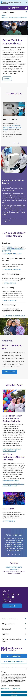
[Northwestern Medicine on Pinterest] (9, 597)
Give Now (7, 78)
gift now (9, 247)
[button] (2, 7)
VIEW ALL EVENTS (9, 521)
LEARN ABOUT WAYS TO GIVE (11, 254)
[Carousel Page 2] (14, 143)
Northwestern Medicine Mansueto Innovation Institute (12, 127)
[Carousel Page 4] (19, 554)
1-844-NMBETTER (14, 656)
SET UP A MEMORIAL (9, 283)
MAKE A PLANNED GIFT (10, 300)
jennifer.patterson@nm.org (11, 480)
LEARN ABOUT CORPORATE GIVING (13, 316)
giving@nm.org (6, 251)
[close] (26, 3)
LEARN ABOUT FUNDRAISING (11, 269)
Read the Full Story (9, 371)
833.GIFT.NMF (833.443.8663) (15, 249)
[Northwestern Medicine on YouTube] (14, 597)
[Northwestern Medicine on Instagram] (14, 594)
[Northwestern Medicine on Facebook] (4, 594)
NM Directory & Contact (14, 661)
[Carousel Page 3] (18, 143)
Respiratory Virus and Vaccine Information (11, 3)
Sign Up (12, 606)
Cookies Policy (16, 688)
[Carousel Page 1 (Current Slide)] (9, 143)
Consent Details (5, 688)
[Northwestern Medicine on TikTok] (4, 597)
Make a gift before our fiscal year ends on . (13, 220)
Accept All (14, 692)
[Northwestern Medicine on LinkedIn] (19, 594)
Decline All (14, 695)
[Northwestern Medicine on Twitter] (9, 594)
